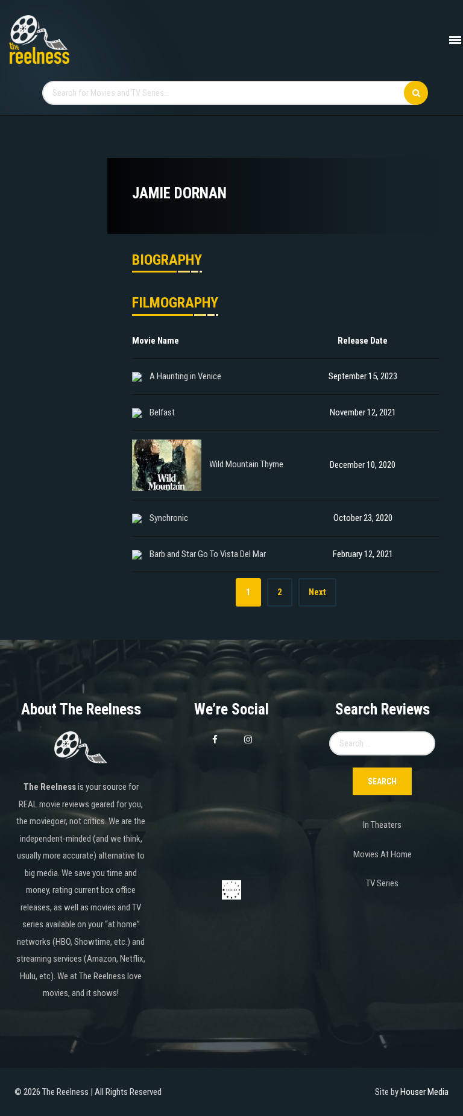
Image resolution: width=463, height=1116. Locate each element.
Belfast (162, 412)
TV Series (382, 883)
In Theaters (382, 824)
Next (317, 592)
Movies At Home (382, 854)
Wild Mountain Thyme (246, 464)
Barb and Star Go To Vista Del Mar (208, 554)
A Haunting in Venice (185, 376)
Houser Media (424, 1091)
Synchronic (169, 517)
